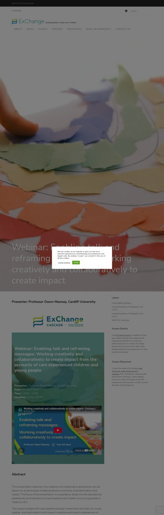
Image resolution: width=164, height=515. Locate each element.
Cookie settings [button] (64, 263)
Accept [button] (76, 262)
